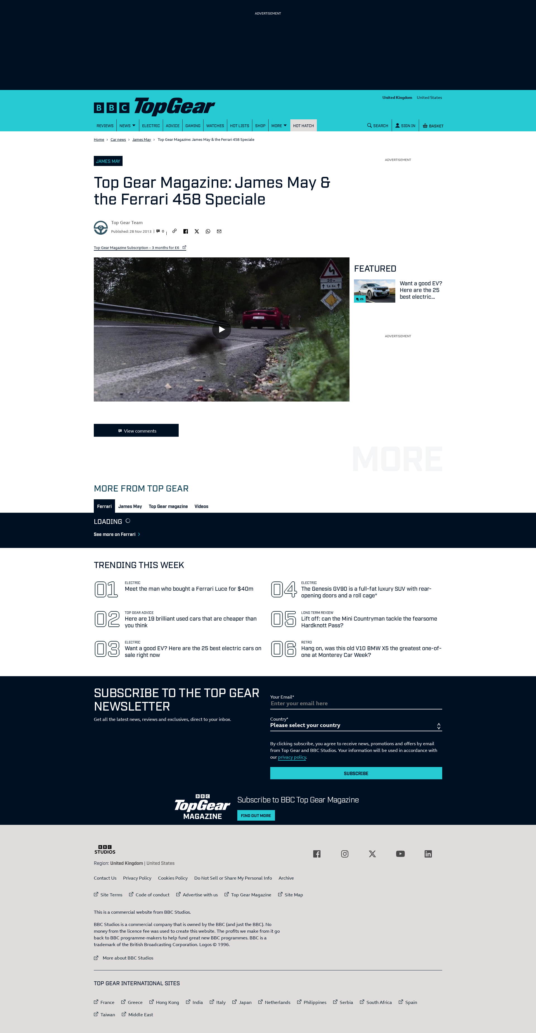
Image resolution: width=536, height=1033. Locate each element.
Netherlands (277, 1002)
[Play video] (222, 329)
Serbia (346, 1002)
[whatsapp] (208, 230)
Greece (135, 1002)
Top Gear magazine (168, 506)
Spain (411, 1002)
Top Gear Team (127, 222)
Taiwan (107, 1014)
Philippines (315, 1002)
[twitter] (196, 230)
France (107, 1002)
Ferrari (104, 506)
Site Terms (111, 894)
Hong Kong (167, 1002)
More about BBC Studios (123, 957)
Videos (201, 506)
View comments (140, 431)
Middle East (140, 1014)
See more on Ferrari (114, 534)
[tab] (104, 506)
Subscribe (356, 773)
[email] (219, 230)
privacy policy (292, 757)
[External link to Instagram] (345, 854)
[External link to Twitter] (372, 854)
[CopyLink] (174, 231)
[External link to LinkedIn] (428, 854)
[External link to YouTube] (400, 854)
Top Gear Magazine (251, 894)
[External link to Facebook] (317, 854)
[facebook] (185, 230)
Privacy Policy (137, 878)
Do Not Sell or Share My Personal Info (233, 878)
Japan (245, 1002)
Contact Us (105, 878)
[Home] (161, 105)
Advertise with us (200, 894)
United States (429, 97)
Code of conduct (152, 894)
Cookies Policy (173, 878)
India (198, 1002)
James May (141, 139)
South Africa (379, 1002)
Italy (221, 1002)
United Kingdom (397, 97)
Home (99, 139)
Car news (118, 139)
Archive (286, 878)
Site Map (294, 894)
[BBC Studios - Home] (108, 849)
